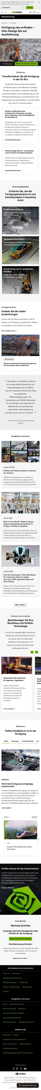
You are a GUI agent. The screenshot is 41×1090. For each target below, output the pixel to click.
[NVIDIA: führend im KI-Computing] (16, 12)
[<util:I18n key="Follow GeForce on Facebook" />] (14, 1068)
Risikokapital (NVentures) (12, 978)
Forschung (23, 982)
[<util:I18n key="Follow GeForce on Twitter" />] (21, 1068)
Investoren (16, 973)
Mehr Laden (20, 605)
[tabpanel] (20, 800)
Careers (6, 991)
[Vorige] (32, 652)
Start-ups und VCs (10, 1044)
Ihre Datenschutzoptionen (25, 1078)
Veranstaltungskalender (12, 1018)
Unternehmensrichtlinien (12, 1082)
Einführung (7, 64)
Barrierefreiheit (29, 1080)
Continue (29, 7)
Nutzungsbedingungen (13, 1080)
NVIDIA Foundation (10, 982)
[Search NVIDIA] (5, 12)
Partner (16, 1035)
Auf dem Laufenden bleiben (13, 1013)
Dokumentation (25, 1044)
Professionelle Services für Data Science (18, 1053)
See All (34, 817)
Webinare (21, 1009)
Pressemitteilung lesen (13, 140)
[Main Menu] (2, 12)
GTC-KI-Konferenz (9, 1022)
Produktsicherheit (30, 1082)
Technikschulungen (10, 1048)
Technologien (27, 987)
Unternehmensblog (17, 1004)
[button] (30, 13)
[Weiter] (36, 652)
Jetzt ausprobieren (9, 709)
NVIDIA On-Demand (26, 1022)
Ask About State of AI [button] (29, 1085)
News (5, 1004)
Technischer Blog (9, 1009)
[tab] (6, 741)
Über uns (6, 973)
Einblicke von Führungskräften (14, 1039)
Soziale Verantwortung (11, 987)
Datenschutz (9, 1078)
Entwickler (7, 1035)
